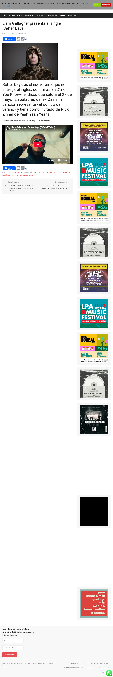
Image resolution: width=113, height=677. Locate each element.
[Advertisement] (94, 35)
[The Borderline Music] (4, 15)
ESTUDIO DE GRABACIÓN (72, 668)
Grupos (40, 15)
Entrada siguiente (54, 185)
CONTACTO (85, 663)
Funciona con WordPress (32, 663)
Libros (62, 15)
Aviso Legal (106, 672)
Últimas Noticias (15, 15)
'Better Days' (36, 172)
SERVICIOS (94, 663)
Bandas (44, 172)
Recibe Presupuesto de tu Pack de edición (96, 668)
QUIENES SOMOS (74, 663)
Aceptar (97, 4)
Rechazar (106, 4)
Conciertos (29, 15)
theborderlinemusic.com (14, 175)
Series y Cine (72, 15)
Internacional (51, 15)
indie (49, 172)
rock (3, 175)
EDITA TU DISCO (105, 663)
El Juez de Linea (21, 33)
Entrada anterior (21, 186)
